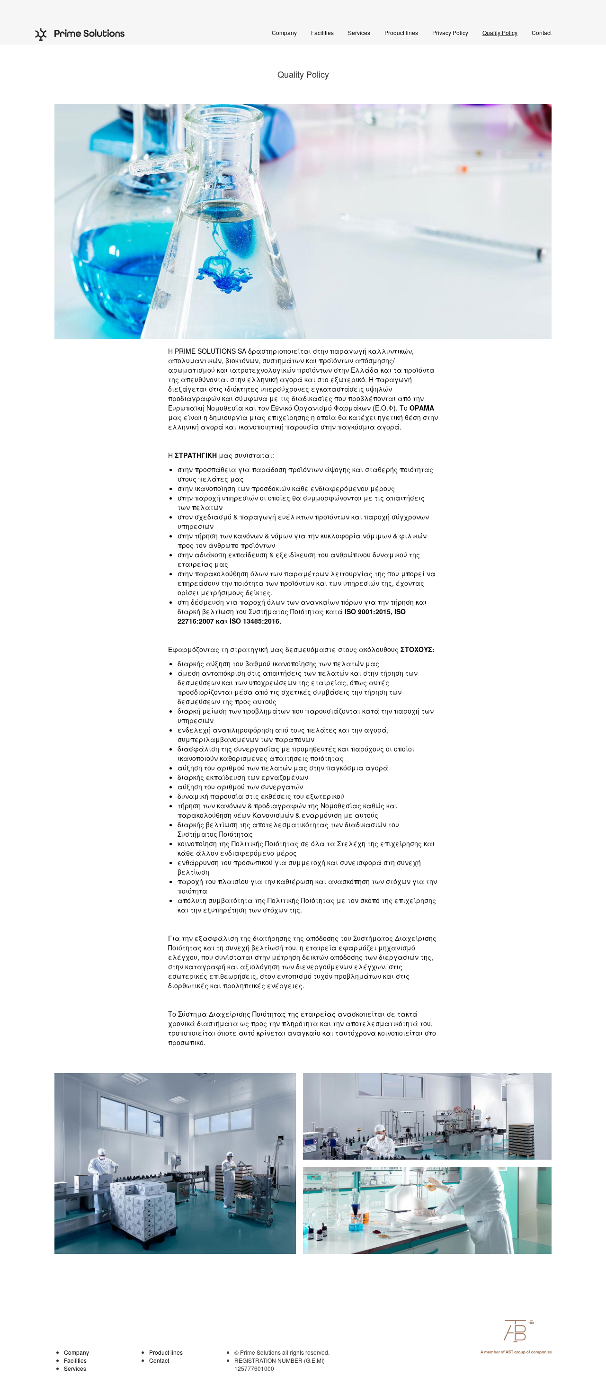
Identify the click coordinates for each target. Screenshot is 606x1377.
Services (359, 32)
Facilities (322, 32)
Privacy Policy (450, 32)
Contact (542, 32)
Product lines (401, 32)
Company (284, 32)
